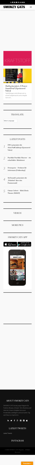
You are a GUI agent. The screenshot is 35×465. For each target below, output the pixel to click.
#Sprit (12, 72)
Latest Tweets (17, 428)
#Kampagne (9, 69)
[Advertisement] (17, 30)
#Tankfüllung (9, 76)
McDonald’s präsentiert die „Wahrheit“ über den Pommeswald (17, 180)
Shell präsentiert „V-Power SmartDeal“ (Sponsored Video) (16, 88)
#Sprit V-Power (10, 74)
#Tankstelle (9, 78)
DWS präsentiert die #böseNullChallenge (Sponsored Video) (19, 147)
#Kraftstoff (9, 71)
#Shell (13, 71)
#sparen (8, 72)
